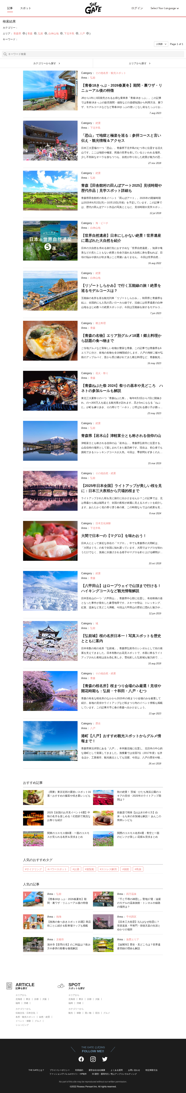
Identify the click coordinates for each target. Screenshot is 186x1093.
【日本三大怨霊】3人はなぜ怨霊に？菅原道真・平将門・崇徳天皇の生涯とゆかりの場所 (138, 925)
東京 (28, 999)
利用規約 (79, 1070)
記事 (10, 8)
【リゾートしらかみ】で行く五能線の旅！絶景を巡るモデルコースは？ (121, 288)
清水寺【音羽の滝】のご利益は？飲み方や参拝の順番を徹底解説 (68, 946)
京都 (36, 999)
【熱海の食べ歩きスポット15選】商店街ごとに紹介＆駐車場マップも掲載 (69, 923)
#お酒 (76, 869)
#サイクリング (33, 869)
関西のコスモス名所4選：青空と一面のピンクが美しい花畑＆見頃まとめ (138, 835)
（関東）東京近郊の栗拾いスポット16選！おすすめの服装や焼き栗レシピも (69, 793)
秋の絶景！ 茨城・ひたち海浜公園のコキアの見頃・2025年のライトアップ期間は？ (139, 795)
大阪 (44, 999)
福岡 (18, 1003)
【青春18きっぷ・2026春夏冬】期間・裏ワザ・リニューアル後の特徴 (121, 87)
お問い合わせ (134, 1070)
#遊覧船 (89, 869)
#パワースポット (57, 869)
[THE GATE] (93, 8)
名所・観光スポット (25, 1017)
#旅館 (125, 869)
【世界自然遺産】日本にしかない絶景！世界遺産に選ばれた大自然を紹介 (121, 238)
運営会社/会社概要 (97, 1070)
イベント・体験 (23, 1021)
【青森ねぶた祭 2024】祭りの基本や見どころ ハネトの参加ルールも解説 (122, 388)
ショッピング (22, 1025)
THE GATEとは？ (36, 1070)
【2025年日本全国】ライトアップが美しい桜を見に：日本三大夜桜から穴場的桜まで (121, 488)
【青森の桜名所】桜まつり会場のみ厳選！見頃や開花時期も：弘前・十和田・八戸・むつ (121, 688)
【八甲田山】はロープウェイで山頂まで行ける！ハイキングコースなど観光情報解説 (121, 588)
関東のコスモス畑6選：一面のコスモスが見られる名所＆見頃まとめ (68, 835)
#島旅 (138, 869)
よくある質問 (117, 1070)
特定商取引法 (151, 1070)
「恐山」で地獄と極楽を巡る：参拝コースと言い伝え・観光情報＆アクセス (121, 137)
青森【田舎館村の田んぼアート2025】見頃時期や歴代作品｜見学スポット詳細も (121, 188)
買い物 (88, 1013)
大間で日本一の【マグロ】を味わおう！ (114, 536)
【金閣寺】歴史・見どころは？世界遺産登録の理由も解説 (138, 946)
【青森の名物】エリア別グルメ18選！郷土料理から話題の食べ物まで (121, 338)
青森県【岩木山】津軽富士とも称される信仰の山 (121, 436)
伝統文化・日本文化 (25, 1013)
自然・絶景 (44, 1017)
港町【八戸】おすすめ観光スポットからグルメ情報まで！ (121, 738)
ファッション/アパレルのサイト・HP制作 (68, 1074)
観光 (70, 1013)
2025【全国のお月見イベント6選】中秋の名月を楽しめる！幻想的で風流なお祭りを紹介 (68, 816)
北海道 (19, 999)
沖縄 (26, 1003)
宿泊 (97, 1013)
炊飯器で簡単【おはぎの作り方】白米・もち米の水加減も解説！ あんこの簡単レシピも (139, 816)
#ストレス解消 (108, 869)
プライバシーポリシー (60, 1070)
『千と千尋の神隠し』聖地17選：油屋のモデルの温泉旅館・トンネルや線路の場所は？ (139, 903)
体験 (79, 1013)
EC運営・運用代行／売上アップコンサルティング (114, 1074)
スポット (25, 8)
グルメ (38, 1021)
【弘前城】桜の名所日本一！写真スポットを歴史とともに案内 (121, 638)
